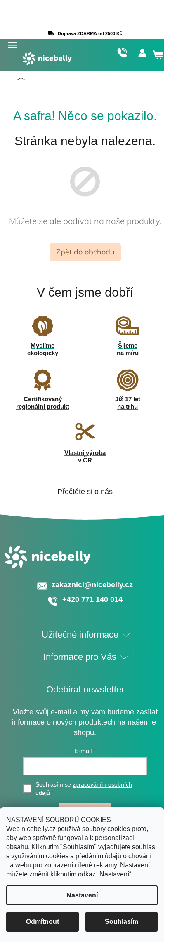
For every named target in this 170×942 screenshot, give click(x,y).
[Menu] (12, 45)
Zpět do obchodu (85, 252)
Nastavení (82, 895)
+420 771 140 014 (122, 53)
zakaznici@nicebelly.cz (92, 585)
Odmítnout (42, 921)
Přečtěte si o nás (85, 491)
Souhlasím (121, 921)
